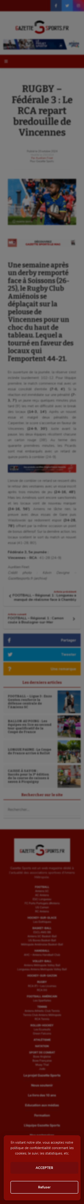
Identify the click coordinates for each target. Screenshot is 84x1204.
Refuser (44, 1187)
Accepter (44, 1168)
